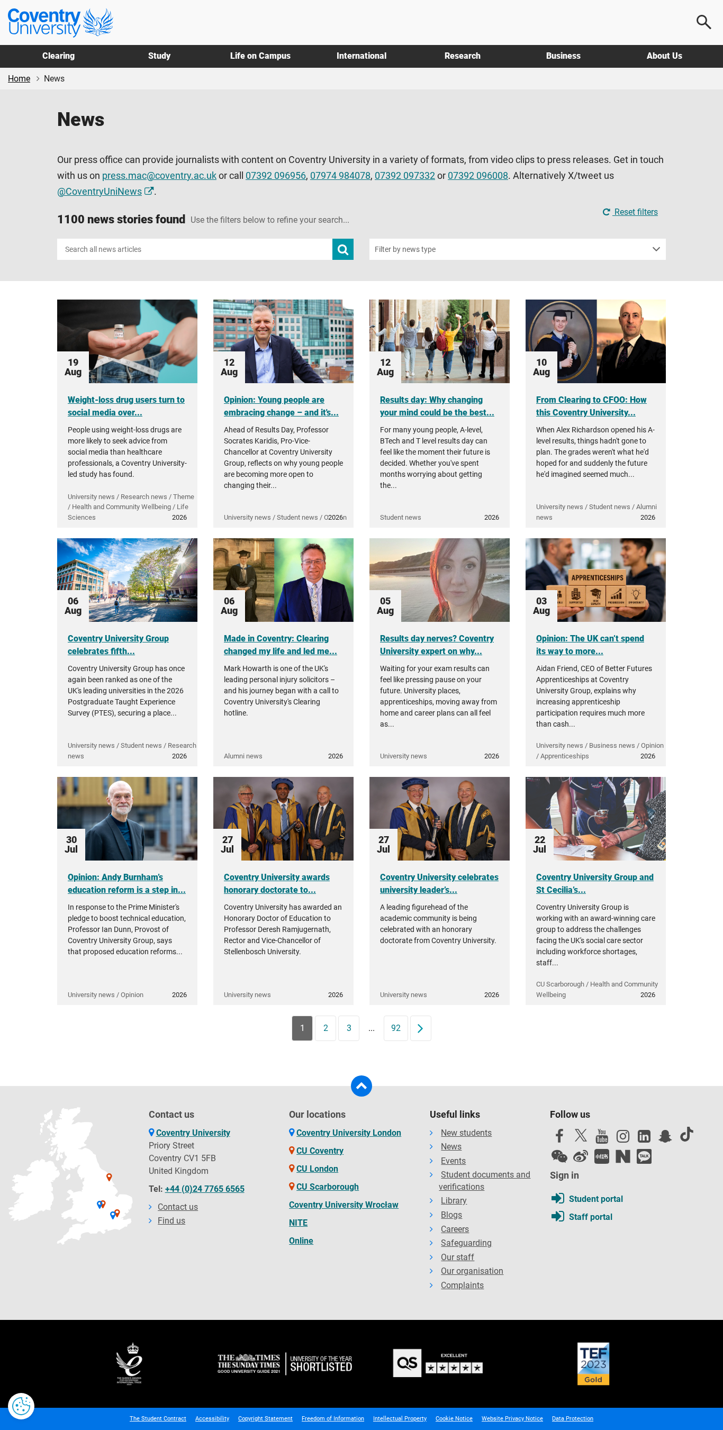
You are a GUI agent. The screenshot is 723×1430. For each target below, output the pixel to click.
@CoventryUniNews (99, 191)
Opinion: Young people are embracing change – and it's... (281, 406)
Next (424, 1028)
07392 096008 (478, 175)
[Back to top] (361, 1086)
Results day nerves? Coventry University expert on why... (437, 644)
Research (463, 56)
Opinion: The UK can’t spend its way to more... (590, 644)
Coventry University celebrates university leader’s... (439, 883)
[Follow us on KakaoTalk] (644, 1156)
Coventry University (193, 1133)
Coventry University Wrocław (344, 1205)
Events (453, 1161)
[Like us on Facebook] (559, 1139)
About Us (664, 56)
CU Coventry (320, 1151)
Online (301, 1241)
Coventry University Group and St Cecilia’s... (595, 883)
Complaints (462, 1285)
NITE (298, 1223)
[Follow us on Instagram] (622, 1139)
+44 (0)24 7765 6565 (205, 1189)
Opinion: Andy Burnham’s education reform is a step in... (127, 883)
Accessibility (212, 1418)
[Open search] (704, 22)
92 (396, 1028)
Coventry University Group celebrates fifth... (118, 644)
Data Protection (572, 1418)
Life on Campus (260, 56)
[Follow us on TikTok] (686, 1134)
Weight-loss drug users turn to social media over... (126, 406)
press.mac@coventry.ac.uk (159, 175)
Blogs (451, 1215)
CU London (317, 1169)
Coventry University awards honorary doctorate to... (277, 883)
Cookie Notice (454, 1418)
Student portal (596, 1199)
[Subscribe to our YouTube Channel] (601, 1139)
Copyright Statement (265, 1418)
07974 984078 (340, 175)
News (451, 1147)
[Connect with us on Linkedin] (644, 1139)
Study (159, 56)
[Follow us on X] (580, 1135)
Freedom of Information (333, 1418)
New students (466, 1133)
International (361, 56)
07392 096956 (276, 175)
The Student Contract (158, 1418)
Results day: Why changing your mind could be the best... (437, 406)
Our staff (457, 1257)
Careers (455, 1229)
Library (454, 1201)
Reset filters (635, 212)
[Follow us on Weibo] (580, 1156)
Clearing (58, 56)
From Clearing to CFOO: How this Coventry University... (591, 406)
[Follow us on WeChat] (559, 1156)
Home (19, 79)
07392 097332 (405, 175)
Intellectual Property (400, 1418)
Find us (171, 1221)
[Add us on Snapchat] (665, 1139)
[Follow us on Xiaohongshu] (601, 1156)
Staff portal (590, 1217)
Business (563, 56)
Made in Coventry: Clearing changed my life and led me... (280, 644)
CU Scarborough (327, 1187)
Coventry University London (348, 1133)
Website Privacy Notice (512, 1418)
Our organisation (472, 1271)
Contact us (178, 1207)
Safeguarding (466, 1243)
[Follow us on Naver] (622, 1156)
